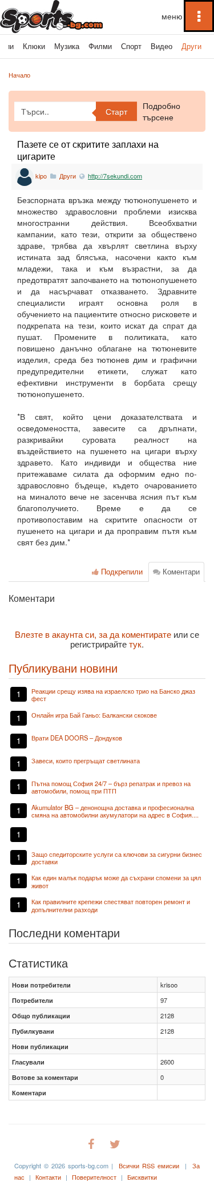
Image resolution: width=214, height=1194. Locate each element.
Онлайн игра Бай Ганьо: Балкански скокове (94, 714)
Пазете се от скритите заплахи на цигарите (88, 150)
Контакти (48, 1176)
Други (191, 46)
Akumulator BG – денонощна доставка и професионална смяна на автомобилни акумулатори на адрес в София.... (115, 811)
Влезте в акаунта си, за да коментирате (93, 634)
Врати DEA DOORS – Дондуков (76, 737)
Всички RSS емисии (149, 1165)
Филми (100, 46)
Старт (116, 111)
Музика (66, 46)
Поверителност (94, 1176)
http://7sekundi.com (115, 175)
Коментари (180, 571)
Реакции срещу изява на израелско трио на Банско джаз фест (113, 694)
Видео (161, 46)
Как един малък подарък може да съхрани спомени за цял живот (116, 881)
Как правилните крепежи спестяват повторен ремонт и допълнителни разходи (110, 905)
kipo (41, 175)
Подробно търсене (161, 111)
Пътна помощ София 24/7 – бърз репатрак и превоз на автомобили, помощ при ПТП (111, 787)
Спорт (131, 46)
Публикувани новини (63, 667)
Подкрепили (121, 571)
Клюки (34, 46)
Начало (19, 74)
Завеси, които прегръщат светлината (85, 760)
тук (135, 643)
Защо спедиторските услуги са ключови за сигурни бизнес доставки (116, 857)
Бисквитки (142, 1176)
